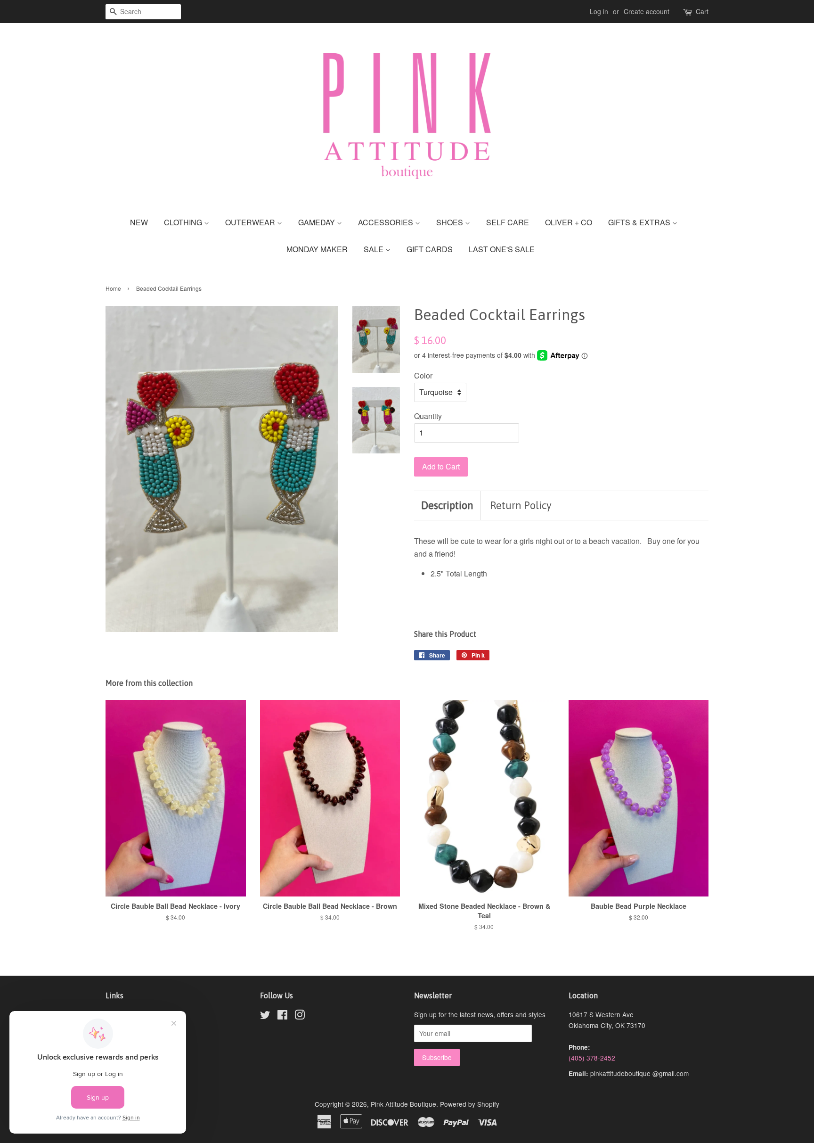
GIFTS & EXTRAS (640, 222)
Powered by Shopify (469, 1104)
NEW (139, 222)
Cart (702, 11)
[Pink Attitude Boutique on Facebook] (282, 1016)
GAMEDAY (317, 222)
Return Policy (521, 505)
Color (423, 375)
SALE (374, 249)
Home (113, 288)
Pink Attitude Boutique (403, 1104)
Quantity (428, 416)
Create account (646, 11)
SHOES (450, 222)
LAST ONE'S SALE (502, 249)
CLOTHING (184, 222)
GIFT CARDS (430, 249)
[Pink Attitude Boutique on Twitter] (265, 1016)
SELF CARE (507, 222)
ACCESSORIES (386, 222)
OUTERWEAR (251, 222)
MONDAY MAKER (317, 249)
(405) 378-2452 (592, 1057)
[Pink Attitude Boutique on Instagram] (299, 1016)
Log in (599, 11)
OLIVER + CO (568, 222)
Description (447, 505)
